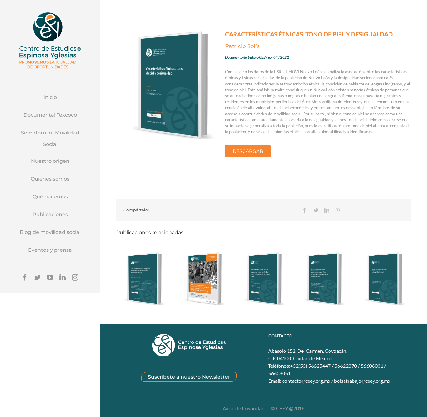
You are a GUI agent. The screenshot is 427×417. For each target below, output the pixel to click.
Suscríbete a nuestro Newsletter (189, 377)
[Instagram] (75, 277)
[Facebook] (25, 277)
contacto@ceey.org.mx (306, 381)
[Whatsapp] (338, 210)
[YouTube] (50, 277)
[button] (248, 151)
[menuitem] (50, 97)
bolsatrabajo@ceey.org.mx (362, 381)
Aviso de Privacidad (244, 408)
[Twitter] (37, 277)
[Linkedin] (62, 277)
